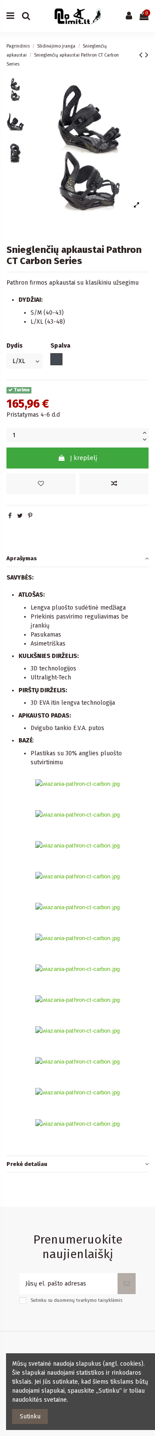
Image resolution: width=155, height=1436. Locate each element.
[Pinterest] (30, 516)
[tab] (77, 558)
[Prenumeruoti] (127, 1283)
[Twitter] (20, 516)
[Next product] (147, 54)
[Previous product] (142, 54)
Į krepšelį (83, 458)
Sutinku (30, 1416)
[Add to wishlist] (41, 483)
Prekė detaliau (26, 1164)
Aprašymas (21, 558)
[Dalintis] (10, 516)
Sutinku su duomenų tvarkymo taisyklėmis (76, 1300)
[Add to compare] (114, 483)
